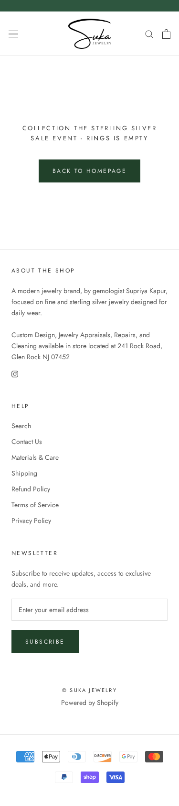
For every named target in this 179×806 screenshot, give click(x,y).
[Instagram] (14, 373)
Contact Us (26, 441)
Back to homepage (89, 171)
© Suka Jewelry (89, 690)
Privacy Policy (31, 520)
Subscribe (45, 641)
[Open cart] (166, 34)
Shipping (24, 473)
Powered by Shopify (89, 702)
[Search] (149, 34)
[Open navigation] (13, 34)
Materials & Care (35, 457)
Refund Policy (30, 489)
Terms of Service (35, 505)
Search (21, 426)
